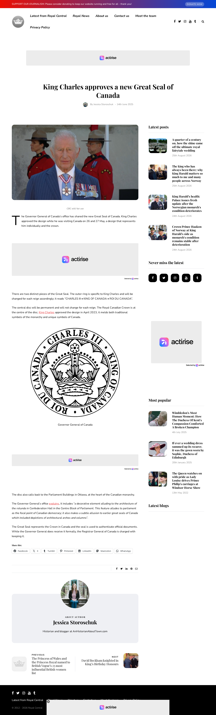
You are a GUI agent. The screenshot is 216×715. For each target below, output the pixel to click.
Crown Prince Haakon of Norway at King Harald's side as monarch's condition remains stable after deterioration (186, 235)
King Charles (46, 312)
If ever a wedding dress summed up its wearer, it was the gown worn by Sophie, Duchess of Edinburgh (188, 450)
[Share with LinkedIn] (126, 569)
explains (54, 504)
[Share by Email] (136, 569)
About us (102, 16)
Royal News (81, 16)
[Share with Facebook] (117, 569)
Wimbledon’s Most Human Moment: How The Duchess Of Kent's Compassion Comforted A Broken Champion (188, 420)
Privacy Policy (40, 27)
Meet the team (145, 16)
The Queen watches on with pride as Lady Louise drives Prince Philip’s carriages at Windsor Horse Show (187, 480)
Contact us (121, 16)
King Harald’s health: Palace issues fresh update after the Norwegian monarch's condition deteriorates (187, 203)
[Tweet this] (121, 569)
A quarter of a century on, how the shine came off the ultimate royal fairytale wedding (187, 145)
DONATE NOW (194, 4)
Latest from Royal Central (48, 16)
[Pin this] (131, 569)
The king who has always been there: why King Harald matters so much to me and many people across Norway (187, 173)
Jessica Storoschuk (103, 104)
